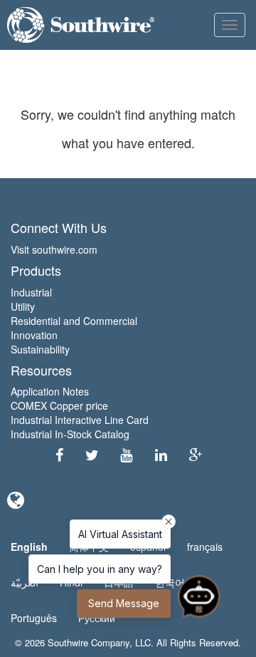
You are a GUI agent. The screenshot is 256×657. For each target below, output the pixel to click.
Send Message (123, 603)
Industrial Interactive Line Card (80, 420)
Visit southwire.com (54, 249)
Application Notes (50, 391)
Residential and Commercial (74, 321)
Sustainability (40, 349)
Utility (23, 306)
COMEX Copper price (59, 405)
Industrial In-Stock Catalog (70, 434)
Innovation (34, 335)
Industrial (31, 292)
